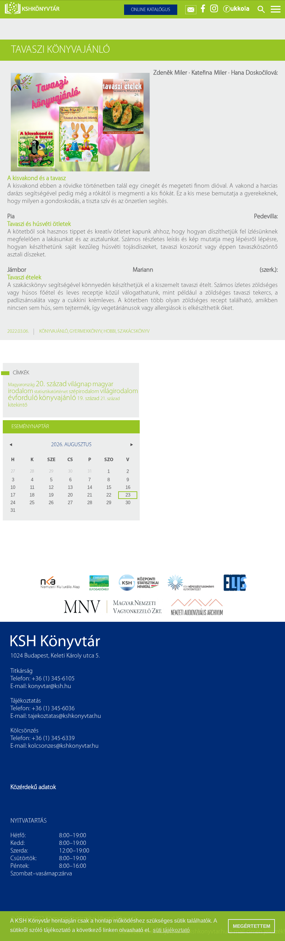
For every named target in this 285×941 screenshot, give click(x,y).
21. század (110, 398)
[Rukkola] (236, 11)
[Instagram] (214, 11)
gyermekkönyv (86, 331)
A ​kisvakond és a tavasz (36, 179)
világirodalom (119, 391)
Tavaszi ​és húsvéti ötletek (39, 224)
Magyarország (21, 385)
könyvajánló (53, 331)
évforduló (23, 398)
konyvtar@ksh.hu (49, 687)
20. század (51, 384)
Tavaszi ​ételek (24, 278)
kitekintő (17, 405)
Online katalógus (150, 9)
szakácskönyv (133, 331)
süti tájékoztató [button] (171, 930)
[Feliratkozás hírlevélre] (190, 8)
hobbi (110, 331)
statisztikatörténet (51, 392)
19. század (88, 398)
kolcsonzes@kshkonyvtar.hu (63, 746)
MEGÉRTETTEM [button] (251, 926)
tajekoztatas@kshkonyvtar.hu (64, 716)
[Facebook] (203, 11)
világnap (79, 384)
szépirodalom (84, 392)
